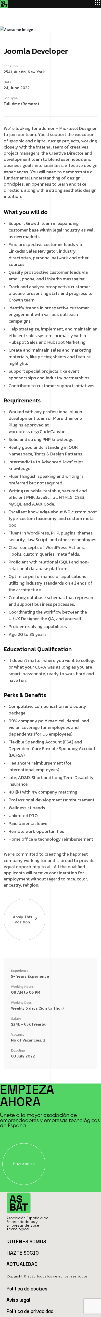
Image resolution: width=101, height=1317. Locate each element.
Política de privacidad (29, 1311)
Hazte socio (22, 1253)
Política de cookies (26, 1289)
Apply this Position (22, 919)
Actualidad (22, 1264)
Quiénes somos (26, 1242)
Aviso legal (18, 1300)
